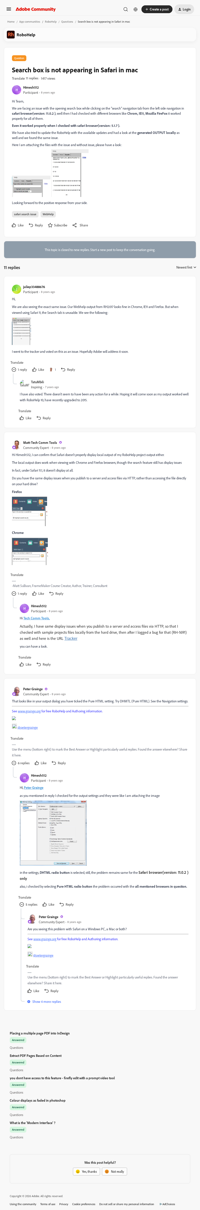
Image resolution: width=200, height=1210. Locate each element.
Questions (67, 21)
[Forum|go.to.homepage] (36, 9)
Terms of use (47, 1204)
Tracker (70, 638)
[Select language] (136, 9)
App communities (29, 21)
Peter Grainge (33, 689)
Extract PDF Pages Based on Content (35, 1055)
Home (11, 21)
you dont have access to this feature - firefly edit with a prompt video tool (62, 1078)
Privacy (63, 1204)
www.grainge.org (29, 711)
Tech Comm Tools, (36, 618)
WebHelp (48, 214)
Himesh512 (31, 87)
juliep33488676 (34, 287)
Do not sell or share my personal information (126, 1204)
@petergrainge (28, 727)
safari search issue (25, 214)
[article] (100, 328)
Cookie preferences (83, 1204)
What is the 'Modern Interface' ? (32, 1123)
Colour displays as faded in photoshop (38, 1100)
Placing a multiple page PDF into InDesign (40, 1033)
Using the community (23, 1204)
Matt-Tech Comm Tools (40, 442)
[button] (9, 11)
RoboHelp (51, 21)
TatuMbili (37, 382)
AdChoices (168, 1204)
